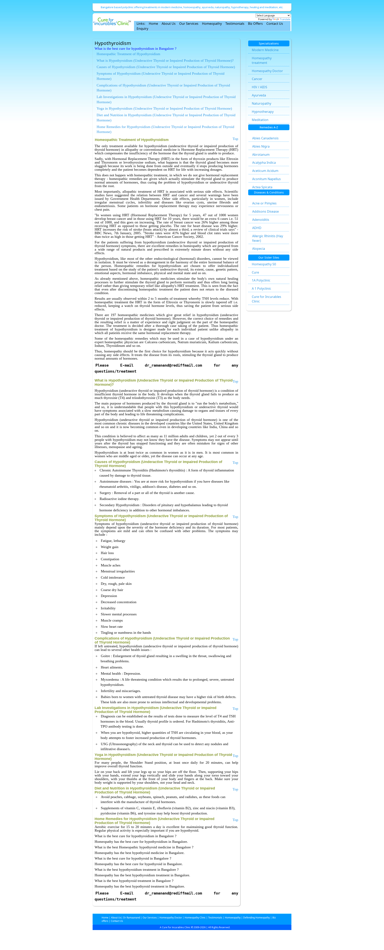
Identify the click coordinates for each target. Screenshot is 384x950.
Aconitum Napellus (266, 179)
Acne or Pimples (264, 203)
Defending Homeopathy (256, 917)
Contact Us (274, 23)
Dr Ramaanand (131, 917)
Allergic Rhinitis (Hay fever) (267, 238)
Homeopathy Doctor (267, 71)
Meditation (260, 120)
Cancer (257, 79)
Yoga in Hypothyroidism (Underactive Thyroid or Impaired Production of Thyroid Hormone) (164, 108)
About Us (169, 23)
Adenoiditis (260, 219)
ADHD (256, 228)
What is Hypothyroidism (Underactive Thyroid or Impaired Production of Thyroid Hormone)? (165, 60)
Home (153, 23)
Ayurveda (259, 95)
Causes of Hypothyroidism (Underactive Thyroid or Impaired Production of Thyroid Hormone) (166, 67)
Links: (141, 23)
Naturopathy (261, 103)
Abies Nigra (261, 146)
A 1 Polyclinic (261, 288)
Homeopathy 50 (264, 264)
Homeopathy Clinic (195, 917)
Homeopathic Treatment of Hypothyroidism (128, 54)
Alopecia (258, 248)
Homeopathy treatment (262, 60)
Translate (285, 19)
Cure (255, 272)
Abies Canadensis (265, 138)
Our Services (188, 23)
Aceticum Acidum (265, 171)
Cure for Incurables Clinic (266, 299)
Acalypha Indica (264, 162)
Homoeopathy (233, 917)
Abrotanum (261, 154)
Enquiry (142, 28)
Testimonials (234, 23)
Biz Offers (255, 23)
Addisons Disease (265, 211)
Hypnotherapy (263, 111)
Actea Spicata (262, 187)
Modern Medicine (265, 50)
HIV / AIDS (259, 87)
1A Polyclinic (261, 280)
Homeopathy (212, 23)
